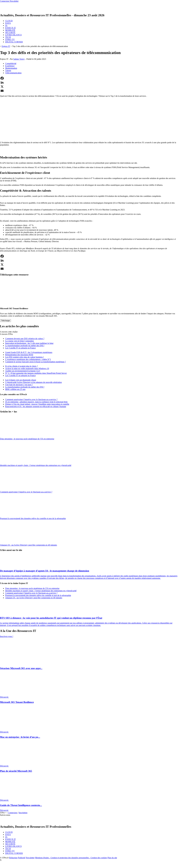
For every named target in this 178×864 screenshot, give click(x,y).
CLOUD (9, 21)
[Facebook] (89, 78)
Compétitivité (10, 63)
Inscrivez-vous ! (6, 636)
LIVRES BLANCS (13, 35)
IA (6, 25)
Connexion (13, 813)
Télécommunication (13, 73)
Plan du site (112, 858)
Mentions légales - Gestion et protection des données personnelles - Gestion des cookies (71, 858)
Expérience (9, 66)
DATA (8, 23)
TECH (8, 37)
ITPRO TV (10, 39)
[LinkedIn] (89, 82)
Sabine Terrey (19, 59)
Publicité (21, 858)
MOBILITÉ (10, 30)
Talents (8, 70)
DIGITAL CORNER (14, 42)
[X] (89, 86)
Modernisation (11, 68)
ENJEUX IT (10, 28)
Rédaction (13, 858)
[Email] (89, 91)
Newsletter (30, 858)
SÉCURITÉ (10, 32)
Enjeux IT (6, 46)
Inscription (23, 813)
